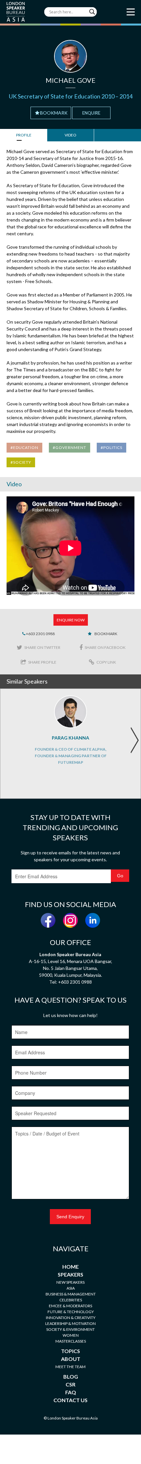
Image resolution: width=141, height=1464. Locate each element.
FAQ (70, 1392)
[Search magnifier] (92, 11)
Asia (71, 1288)
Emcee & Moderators (70, 1305)
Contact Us (70, 1400)
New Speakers (70, 1282)
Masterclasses (70, 1341)
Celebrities (70, 1299)
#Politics (111, 447)
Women (71, 1335)
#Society (20, 462)
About (70, 1359)
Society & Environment (70, 1329)
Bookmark (54, 113)
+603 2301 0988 (40, 633)
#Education (24, 447)
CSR (70, 1384)
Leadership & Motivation (70, 1323)
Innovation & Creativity (70, 1317)
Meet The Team (70, 1366)
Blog (70, 1376)
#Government (69, 447)
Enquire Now (71, 619)
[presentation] (134, 740)
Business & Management (71, 1294)
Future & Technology (71, 1311)
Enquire (91, 113)
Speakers (70, 1274)
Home (70, 1266)
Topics (70, 1351)
